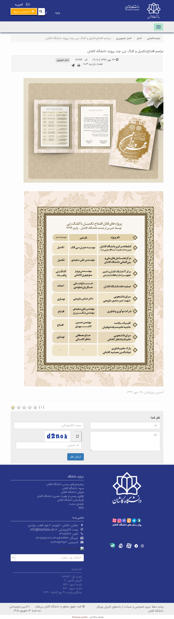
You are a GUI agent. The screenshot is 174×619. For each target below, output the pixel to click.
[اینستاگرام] (142, 546)
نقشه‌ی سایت (76, 504)
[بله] (112, 545)
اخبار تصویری (124, 38)
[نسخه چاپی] (79, 65)
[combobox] (47, 557)
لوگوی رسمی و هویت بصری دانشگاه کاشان (60, 496)
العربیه (19, 5)
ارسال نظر (75, 456)
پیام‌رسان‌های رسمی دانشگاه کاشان (65, 484)
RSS (81, 508)
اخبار (139, 38)
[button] (24, 11)
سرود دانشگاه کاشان (73, 488)
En (28, 5)
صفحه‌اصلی (153, 38)
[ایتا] (120, 545)
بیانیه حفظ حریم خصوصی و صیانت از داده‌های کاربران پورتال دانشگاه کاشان (130, 609)
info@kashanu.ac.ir (43, 529)
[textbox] (48, 558)
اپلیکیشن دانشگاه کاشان (70, 500)
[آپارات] (129, 545)
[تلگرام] (136, 546)
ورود (57, 12)
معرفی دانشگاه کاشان (72, 492)
